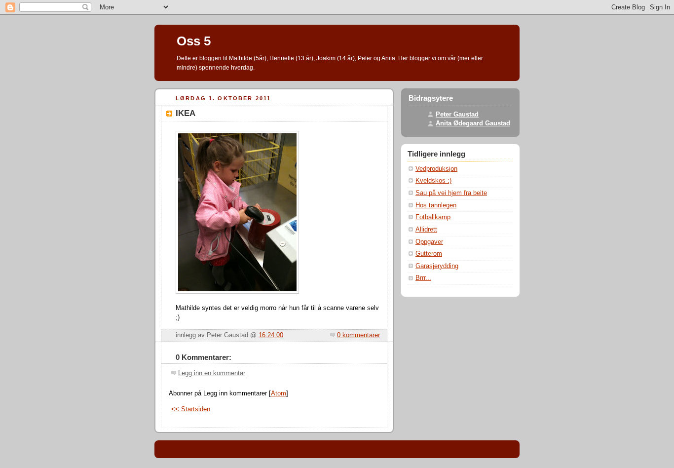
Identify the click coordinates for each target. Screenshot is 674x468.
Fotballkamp (432, 217)
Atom (278, 393)
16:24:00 (271, 335)
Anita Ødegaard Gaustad (473, 123)
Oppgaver (429, 241)
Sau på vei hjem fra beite (451, 193)
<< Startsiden (190, 409)
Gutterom (428, 253)
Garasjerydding (436, 266)
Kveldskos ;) (433, 180)
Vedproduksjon (436, 168)
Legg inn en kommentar (211, 373)
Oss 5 (194, 41)
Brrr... (423, 277)
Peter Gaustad (457, 114)
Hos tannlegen (435, 205)
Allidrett (426, 229)
